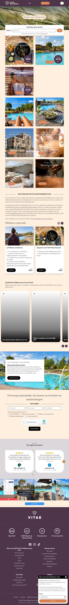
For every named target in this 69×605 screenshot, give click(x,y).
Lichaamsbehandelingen (49, 553)
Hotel (19, 558)
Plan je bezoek (13, 378)
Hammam (50, 561)
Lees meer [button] (19, 461)
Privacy (16, 597)
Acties (19, 560)
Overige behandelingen (49, 564)
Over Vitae (19, 574)
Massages (50, 551)
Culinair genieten (32, 416)
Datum (9, 30)
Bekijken (11, 270)
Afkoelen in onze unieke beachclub (34, 17)
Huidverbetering (50, 556)
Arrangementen (19, 555)
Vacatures (19, 582)
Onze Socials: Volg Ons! (19, 585)
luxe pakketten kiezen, (15, 213)
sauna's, (16, 207)
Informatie (19, 568)
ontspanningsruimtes (25, 207)
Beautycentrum (42, 536)
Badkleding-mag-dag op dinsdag (26, 537)
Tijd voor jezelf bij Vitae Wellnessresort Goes (19, 549)
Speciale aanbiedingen (17, 416)
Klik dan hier (44, 33)
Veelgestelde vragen (19, 580)
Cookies (22, 597)
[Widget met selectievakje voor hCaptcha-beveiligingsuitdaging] (34, 422)
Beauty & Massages (29, 414)
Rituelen (49, 566)
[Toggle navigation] (62, 3)
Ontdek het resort (19, 563)
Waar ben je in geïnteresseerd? (17, 412)
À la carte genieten (57, 536)
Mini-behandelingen (50, 559)
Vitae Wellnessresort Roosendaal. (42, 219)
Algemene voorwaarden (34, 597)
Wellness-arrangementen (46, 414)
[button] (29, 3)
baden (34, 207)
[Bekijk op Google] (19, 465)
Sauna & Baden (14, 414)
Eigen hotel (11, 536)
